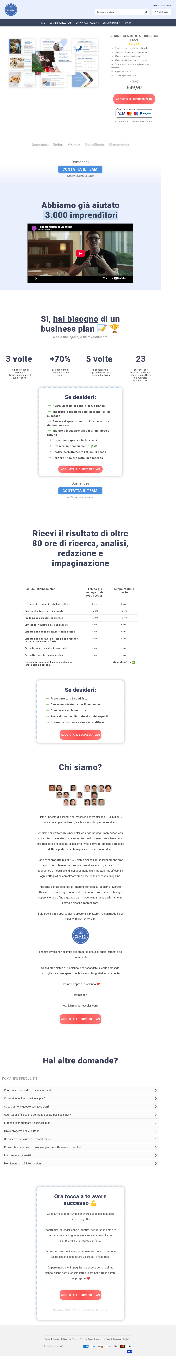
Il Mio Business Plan (57, 1346)
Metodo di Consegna (112, 1339)
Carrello (163, 12)
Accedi (154, 5)
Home (42, 23)
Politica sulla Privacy (69, 1339)
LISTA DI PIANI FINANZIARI (87, 23)
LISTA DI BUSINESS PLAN (61, 23)
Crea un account (165, 5)
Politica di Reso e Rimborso (90, 1339)
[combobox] (122, 12)
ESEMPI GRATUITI (111, 23)
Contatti (129, 23)
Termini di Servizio (52, 1339)
